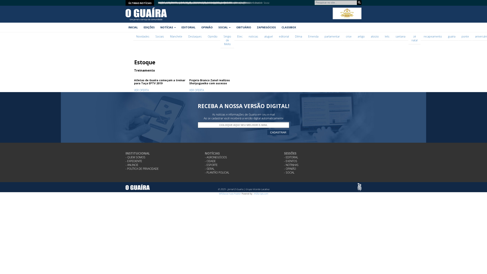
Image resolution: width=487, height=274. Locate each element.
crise (349, 36)
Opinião (207, 27)
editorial (284, 36)
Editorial (188, 27)
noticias (253, 36)
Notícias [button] (167, 27)
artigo (361, 36)
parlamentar (332, 36)
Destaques (195, 36)
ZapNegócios (266, 27)
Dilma (298, 36)
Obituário (243, 27)
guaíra (451, 36)
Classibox (289, 27)
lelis (387, 36)
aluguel (268, 36)
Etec (240, 36)
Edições (149, 27)
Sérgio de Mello (227, 40)
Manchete (176, 36)
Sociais (159, 36)
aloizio (375, 36)
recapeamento (433, 36)
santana (400, 36)
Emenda (313, 36)
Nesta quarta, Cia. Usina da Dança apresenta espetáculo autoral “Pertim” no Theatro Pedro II (204, 2)
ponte (465, 36)
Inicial (133, 27)
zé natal (414, 38)
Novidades (142, 36)
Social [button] (223, 27)
